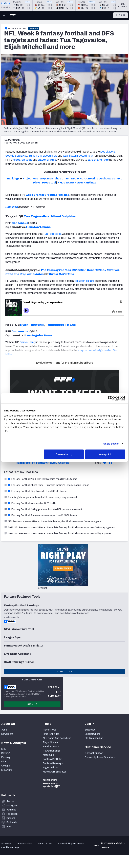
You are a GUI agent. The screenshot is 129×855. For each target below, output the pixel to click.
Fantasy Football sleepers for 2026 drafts (33, 503)
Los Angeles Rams (38, 335)
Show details (111, 443)
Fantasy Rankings (53, 763)
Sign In (120, 15)
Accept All (105, 454)
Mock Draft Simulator (54, 771)
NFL (5, 3)
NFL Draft (6, 770)
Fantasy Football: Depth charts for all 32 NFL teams (39, 491)
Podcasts (12, 822)
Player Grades (50, 742)
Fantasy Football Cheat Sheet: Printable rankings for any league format (50, 485)
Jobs (4, 729)
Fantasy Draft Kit (52, 759)
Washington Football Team (78, 155)
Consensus (20, 223)
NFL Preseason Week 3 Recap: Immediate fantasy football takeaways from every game (54, 521)
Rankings (11, 206)
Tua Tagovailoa (36, 216)
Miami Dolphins (63, 216)
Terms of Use (44, 843)
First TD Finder (51, 734)
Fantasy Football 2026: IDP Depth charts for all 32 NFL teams (44, 479)
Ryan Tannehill (32, 324)
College (5, 765)
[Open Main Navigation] (4, 15)
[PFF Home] (13, 15)
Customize (62, 454)
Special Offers (92, 734)
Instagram (12, 805)
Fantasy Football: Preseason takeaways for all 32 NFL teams (44, 515)
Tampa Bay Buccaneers (43, 155)
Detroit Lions (107, 151)
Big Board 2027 (51, 767)
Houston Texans (38, 227)
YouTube (11, 809)
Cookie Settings (10, 847)
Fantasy (5, 757)
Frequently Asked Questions (100, 757)
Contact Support (94, 753)
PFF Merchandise (94, 738)
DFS (3, 761)
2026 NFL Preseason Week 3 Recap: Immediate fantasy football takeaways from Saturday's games (61, 527)
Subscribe (90, 729)
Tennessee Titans (61, 324)
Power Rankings (51, 750)
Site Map (6, 843)
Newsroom (7, 734)
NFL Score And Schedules (57, 738)
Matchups (48, 755)
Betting (5, 753)
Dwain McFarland (61, 274)
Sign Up (34, 28)
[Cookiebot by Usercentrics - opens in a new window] (110, 398)
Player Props (49, 729)
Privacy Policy (24, 843)
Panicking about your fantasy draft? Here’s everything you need (42, 497)
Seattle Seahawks (16, 155)
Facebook (12, 814)
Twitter (10, 801)
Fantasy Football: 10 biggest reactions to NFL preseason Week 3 (46, 509)
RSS (9, 826)
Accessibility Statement (71, 843)
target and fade (98, 159)
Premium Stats (51, 746)
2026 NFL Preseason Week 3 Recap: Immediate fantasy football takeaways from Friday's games (59, 533)
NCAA (5, 7)
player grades (47, 159)
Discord (11, 818)
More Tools (64, 672)
